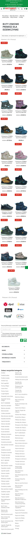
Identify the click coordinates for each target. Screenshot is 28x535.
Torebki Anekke (5, 375)
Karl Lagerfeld (5, 383)
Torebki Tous (4, 380)
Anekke (3, 373)
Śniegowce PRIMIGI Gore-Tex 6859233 (21, 162)
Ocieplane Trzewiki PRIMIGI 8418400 (7, 212)
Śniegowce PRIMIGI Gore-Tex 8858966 (7, 61)
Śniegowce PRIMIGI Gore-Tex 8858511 (21, 61)
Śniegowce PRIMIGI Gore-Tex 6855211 (21, 187)
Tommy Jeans (4, 391)
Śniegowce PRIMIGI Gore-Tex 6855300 (7, 187)
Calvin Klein (4, 388)
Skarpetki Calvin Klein (7, 396)
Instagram (25, 340)
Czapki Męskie (5, 393)
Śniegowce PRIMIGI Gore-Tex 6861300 (21, 111)
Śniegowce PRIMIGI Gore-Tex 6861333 (21, 86)
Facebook (21, 340)
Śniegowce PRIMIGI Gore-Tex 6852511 (7, 137)
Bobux (17, 523)
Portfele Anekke (5, 378)
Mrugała (17, 526)
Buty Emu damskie (6, 405)
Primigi (17, 528)
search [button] (19, 9)
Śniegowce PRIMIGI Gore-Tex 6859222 (21, 137)
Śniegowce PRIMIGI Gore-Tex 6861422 (7, 111)
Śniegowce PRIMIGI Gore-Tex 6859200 (7, 162)
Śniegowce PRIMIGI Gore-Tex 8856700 (7, 86)
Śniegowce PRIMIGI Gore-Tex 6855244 (7, 238)
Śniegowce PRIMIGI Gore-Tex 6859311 (21, 212)
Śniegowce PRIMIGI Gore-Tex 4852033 (21, 263)
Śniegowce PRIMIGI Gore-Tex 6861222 (21, 238)
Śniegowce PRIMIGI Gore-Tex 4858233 (7, 263)
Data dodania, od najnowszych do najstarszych (14, 36)
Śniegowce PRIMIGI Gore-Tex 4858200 (14, 288)
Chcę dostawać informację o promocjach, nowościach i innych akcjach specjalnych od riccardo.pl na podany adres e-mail (11, 335)
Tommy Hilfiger (5, 386)
